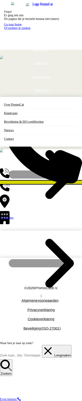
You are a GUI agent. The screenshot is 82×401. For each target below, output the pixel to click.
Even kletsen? (9, 399)
